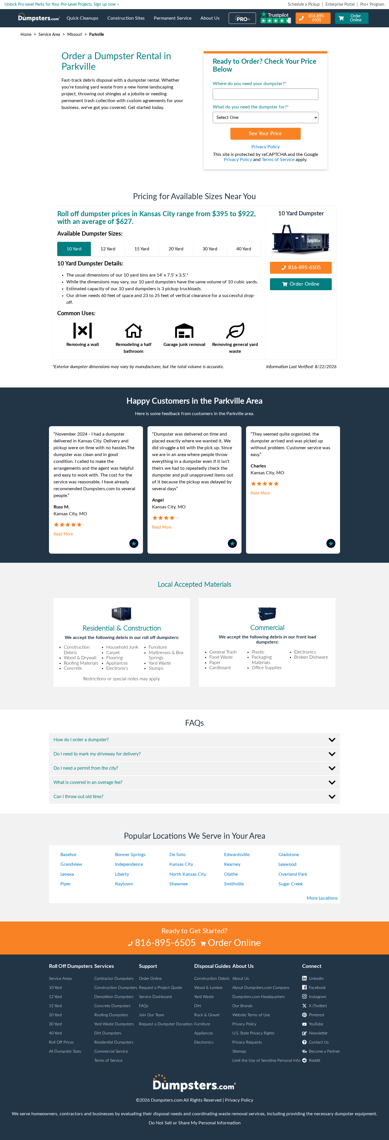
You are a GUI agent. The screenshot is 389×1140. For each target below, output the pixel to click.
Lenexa (67, 874)
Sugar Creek (291, 884)
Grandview (71, 864)
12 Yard (55, 997)
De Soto (177, 854)
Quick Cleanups (85, 21)
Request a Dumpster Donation (166, 1024)
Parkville (96, 35)
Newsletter (318, 1033)
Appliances (203, 1033)
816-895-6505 (316, 18)
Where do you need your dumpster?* (249, 83)
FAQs (143, 1006)
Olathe (231, 874)
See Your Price (265, 133)
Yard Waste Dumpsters (114, 1024)
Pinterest (316, 1015)
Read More (63, 534)
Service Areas (60, 979)
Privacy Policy (265, 147)
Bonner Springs (130, 854)
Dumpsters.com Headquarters (258, 997)
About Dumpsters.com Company (260, 988)
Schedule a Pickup (304, 5)
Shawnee (178, 884)
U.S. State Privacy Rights (253, 1033)
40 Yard (55, 1033)
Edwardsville (236, 854)
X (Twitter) (318, 1006)
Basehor (68, 854)
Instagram (317, 997)
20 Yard (55, 1015)
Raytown (124, 884)
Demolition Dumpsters (114, 997)
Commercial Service (111, 1052)
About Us (212, 21)
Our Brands (242, 1006)
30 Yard (55, 1024)
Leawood (287, 864)
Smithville (234, 884)
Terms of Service (278, 159)
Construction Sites (128, 21)
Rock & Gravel (206, 1015)
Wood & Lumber (208, 988)
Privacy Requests (247, 1042)
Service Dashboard (155, 997)
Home (26, 35)
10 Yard (55, 988)
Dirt (197, 1006)
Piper (65, 884)
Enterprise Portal (340, 5)
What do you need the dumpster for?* (251, 107)
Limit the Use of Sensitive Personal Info (266, 1061)
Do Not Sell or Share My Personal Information (195, 1123)
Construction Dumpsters (115, 988)
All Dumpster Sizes (65, 1052)
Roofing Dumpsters (111, 1015)
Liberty (122, 874)
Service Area (49, 35)
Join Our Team (151, 1015)
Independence (129, 864)
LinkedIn (316, 979)
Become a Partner (324, 1052)
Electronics (203, 1042)
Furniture (202, 1024)
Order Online (355, 18)
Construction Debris (212, 979)
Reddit (314, 1061)
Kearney (232, 864)
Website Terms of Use (251, 1015)
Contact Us (319, 1042)
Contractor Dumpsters (114, 979)
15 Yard (55, 1006)
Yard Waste (204, 997)
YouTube (316, 1024)
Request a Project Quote (160, 988)
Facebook (317, 988)
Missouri (74, 35)
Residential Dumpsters (113, 1042)
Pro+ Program (372, 5)
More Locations (322, 898)
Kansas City (181, 864)
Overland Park (293, 874)
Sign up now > (106, 5)
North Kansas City (187, 874)
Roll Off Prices (61, 1042)
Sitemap (239, 1052)
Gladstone (289, 854)
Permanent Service (175, 21)
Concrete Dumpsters (112, 1006)
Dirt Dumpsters (107, 1033)
